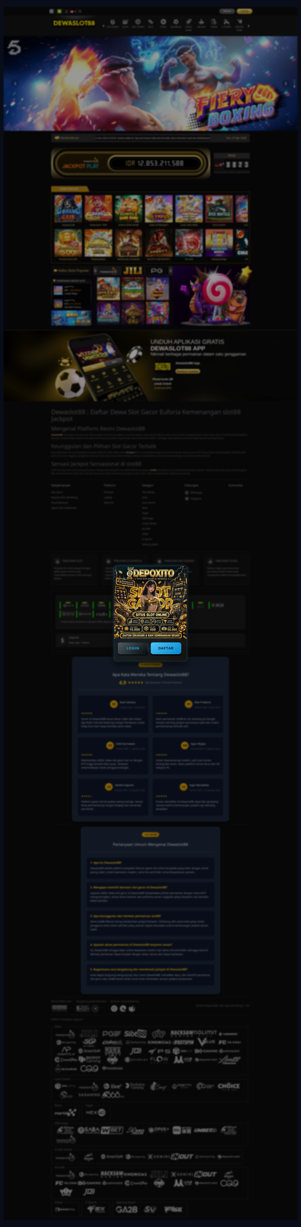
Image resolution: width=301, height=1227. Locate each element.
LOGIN (133, 648)
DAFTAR (166, 648)
